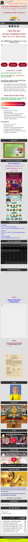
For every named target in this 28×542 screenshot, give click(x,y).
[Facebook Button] (10, 26)
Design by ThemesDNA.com (14, 539)
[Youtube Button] (15, 26)
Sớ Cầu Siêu (19, 75)
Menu (4, 23)
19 (10, 257)
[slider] (23, 518)
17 (2, 257)
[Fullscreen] (25, 446)
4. (12, 526)
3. (12, 524)
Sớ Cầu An (12, 75)
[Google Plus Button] (12, 26)
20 (14, 257)
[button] (2, 150)
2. (10, 523)
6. (11, 529)
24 (2, 260)
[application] (14, 440)
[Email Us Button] (18, 26)
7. (10, 531)
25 (6, 260)
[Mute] (22, 446)
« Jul (2, 266)
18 (6, 257)
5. (12, 528)
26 (10, 260)
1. (11, 521)
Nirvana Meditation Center (14, 6)
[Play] (3, 446)
